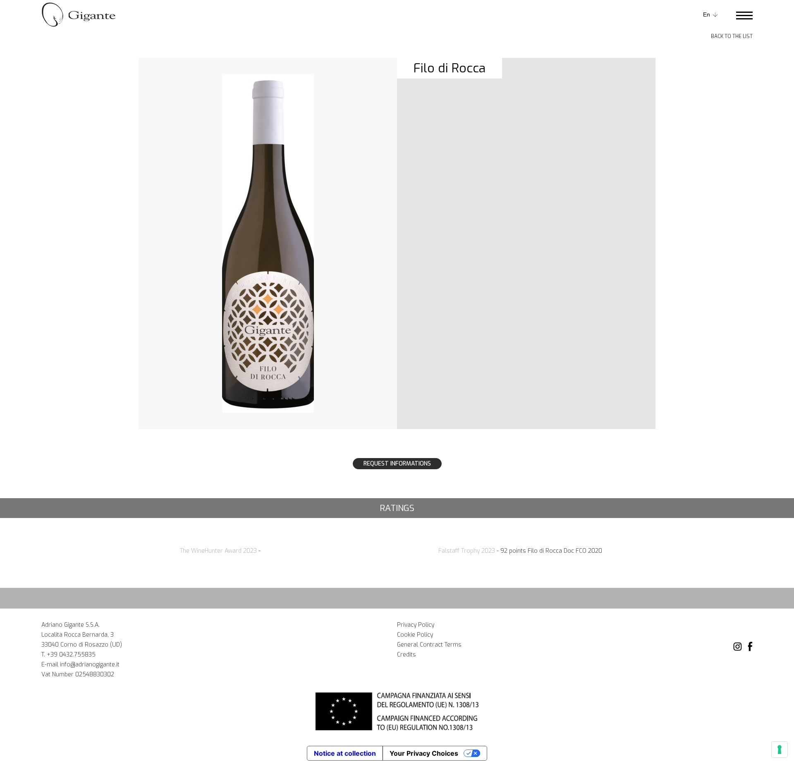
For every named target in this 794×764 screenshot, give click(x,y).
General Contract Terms (429, 645)
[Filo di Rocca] (268, 243)
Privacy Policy (415, 625)
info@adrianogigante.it (90, 664)
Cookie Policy (415, 635)
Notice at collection (345, 753)
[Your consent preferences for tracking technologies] (779, 749)
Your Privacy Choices (424, 753)
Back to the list (732, 36)
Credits (406, 655)
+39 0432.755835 (71, 655)
